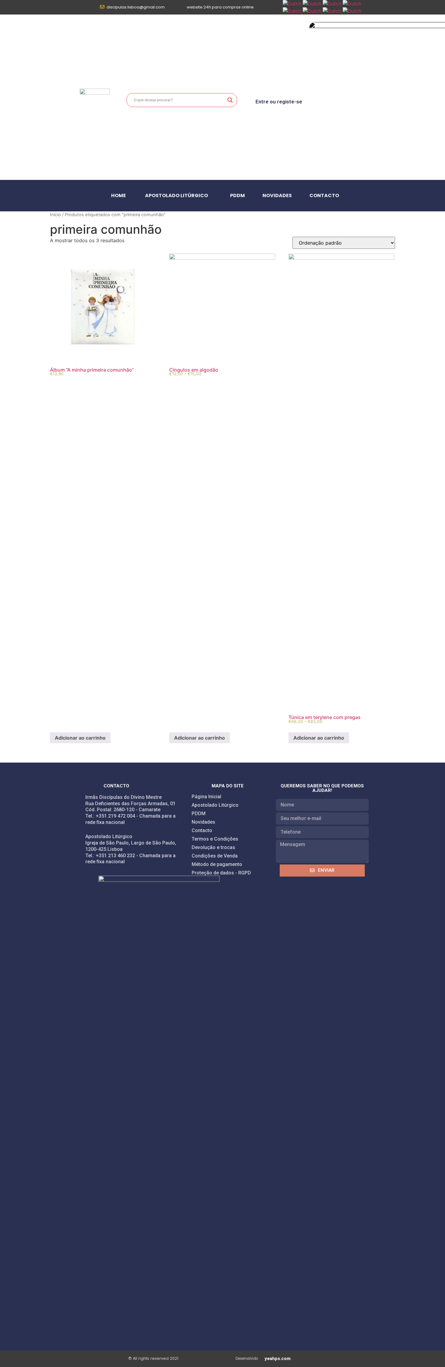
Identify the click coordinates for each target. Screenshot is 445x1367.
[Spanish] (352, 11)
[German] (352, 4)
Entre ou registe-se (278, 102)
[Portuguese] (312, 11)
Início (55, 214)
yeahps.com (278, 1358)
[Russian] (332, 11)
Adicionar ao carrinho (80, 738)
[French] (332, 4)
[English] (312, 4)
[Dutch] (292, 4)
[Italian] (292, 11)
